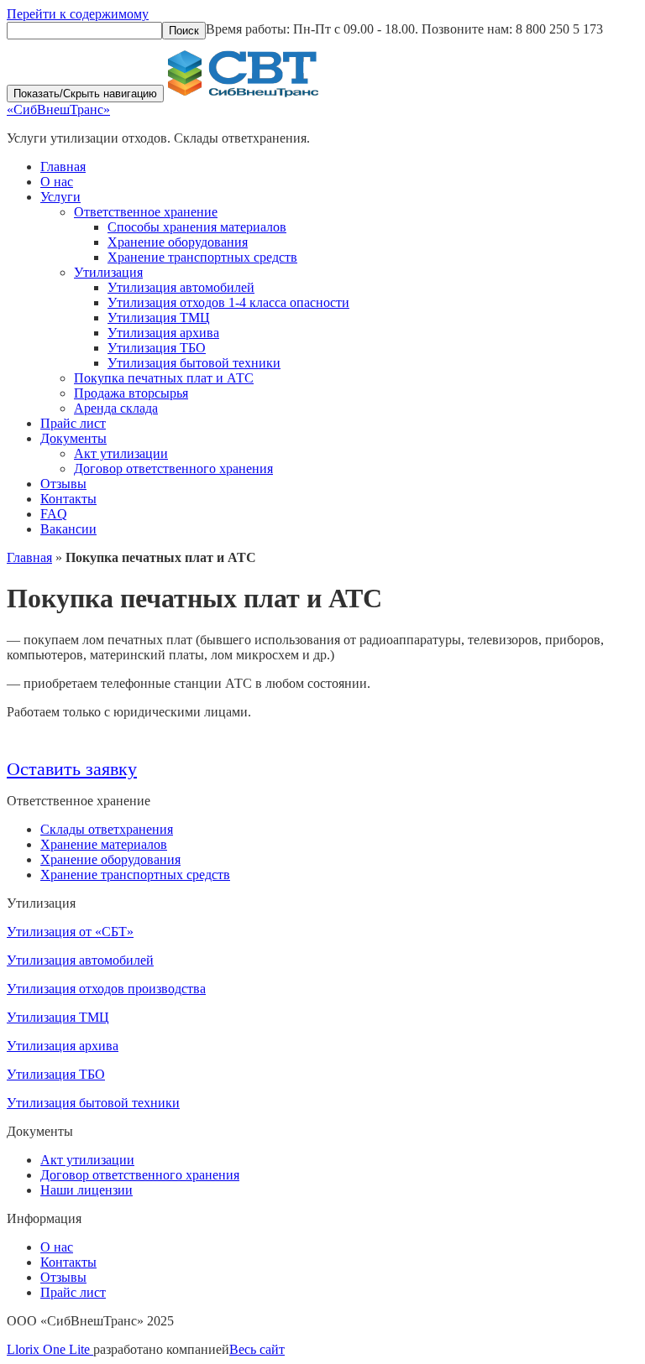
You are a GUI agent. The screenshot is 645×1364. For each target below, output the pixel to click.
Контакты (68, 499)
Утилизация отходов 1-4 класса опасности (228, 302)
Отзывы (63, 483)
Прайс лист (73, 423)
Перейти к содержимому (78, 14)
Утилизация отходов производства (106, 988)
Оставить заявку (72, 768)
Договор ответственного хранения (173, 468)
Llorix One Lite (50, 1349)
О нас (56, 181)
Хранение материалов (103, 844)
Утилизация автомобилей (181, 287)
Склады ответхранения (106, 829)
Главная (63, 166)
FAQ (53, 514)
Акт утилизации (121, 453)
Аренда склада (116, 408)
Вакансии (68, 529)
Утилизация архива (163, 332)
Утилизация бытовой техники (194, 363)
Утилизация (108, 272)
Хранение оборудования (178, 242)
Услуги (60, 197)
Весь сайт (257, 1349)
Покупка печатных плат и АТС (164, 378)
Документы (73, 438)
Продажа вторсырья (131, 393)
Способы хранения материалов (197, 227)
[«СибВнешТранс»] (243, 93)
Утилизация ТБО (157, 348)
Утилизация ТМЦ (159, 317)
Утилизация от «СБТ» (70, 931)
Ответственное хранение (146, 212)
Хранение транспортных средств (202, 257)
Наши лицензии (86, 1190)
